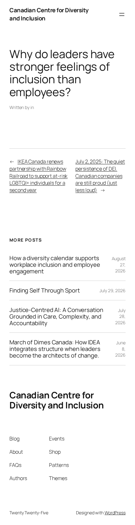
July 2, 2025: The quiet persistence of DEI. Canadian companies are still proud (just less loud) (100, 176)
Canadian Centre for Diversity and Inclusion (49, 14)
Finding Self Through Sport (44, 290)
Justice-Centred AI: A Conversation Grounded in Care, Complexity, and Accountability (56, 316)
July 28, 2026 (120, 316)
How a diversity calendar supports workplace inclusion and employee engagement (54, 264)
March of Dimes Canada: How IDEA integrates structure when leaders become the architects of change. (54, 348)
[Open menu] (122, 14)
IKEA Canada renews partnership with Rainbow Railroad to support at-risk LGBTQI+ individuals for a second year (38, 176)
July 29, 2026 (113, 290)
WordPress (115, 513)
